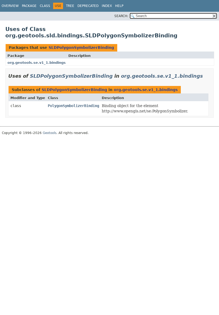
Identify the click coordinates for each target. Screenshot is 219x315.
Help (119, 6)
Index (107, 6)
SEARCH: (121, 16)
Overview (10, 6)
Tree (70, 6)
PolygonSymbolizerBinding (73, 106)
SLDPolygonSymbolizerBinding (81, 47)
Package (29, 6)
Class (45, 6)
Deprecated (88, 6)
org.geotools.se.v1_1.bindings (36, 63)
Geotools (49, 133)
